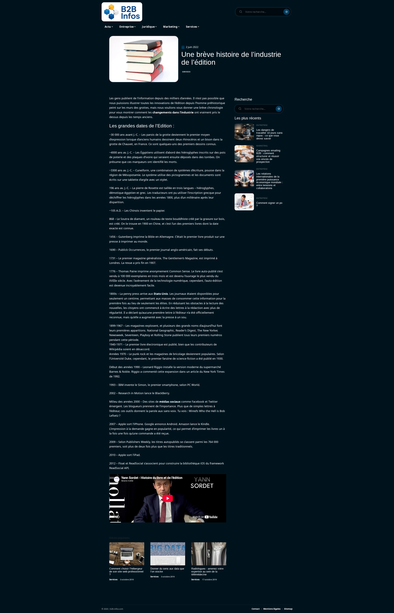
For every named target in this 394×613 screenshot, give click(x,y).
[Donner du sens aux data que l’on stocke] (167, 553)
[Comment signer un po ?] (244, 201)
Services (186, 72)
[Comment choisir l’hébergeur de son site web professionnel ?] (126, 553)
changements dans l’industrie (173, 112)
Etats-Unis (161, 294)
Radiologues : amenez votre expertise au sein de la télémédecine (207, 571)
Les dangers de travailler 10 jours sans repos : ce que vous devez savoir (269, 134)
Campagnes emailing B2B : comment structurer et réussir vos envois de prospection (268, 156)
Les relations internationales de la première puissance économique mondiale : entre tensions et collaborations (269, 181)
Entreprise (261, 125)
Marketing (261, 145)
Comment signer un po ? (269, 204)
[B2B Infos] (121, 12)
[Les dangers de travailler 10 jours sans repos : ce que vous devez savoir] (244, 131)
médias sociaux (169, 401)
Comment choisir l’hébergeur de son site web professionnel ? (126, 571)
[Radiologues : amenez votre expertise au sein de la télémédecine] (208, 553)
